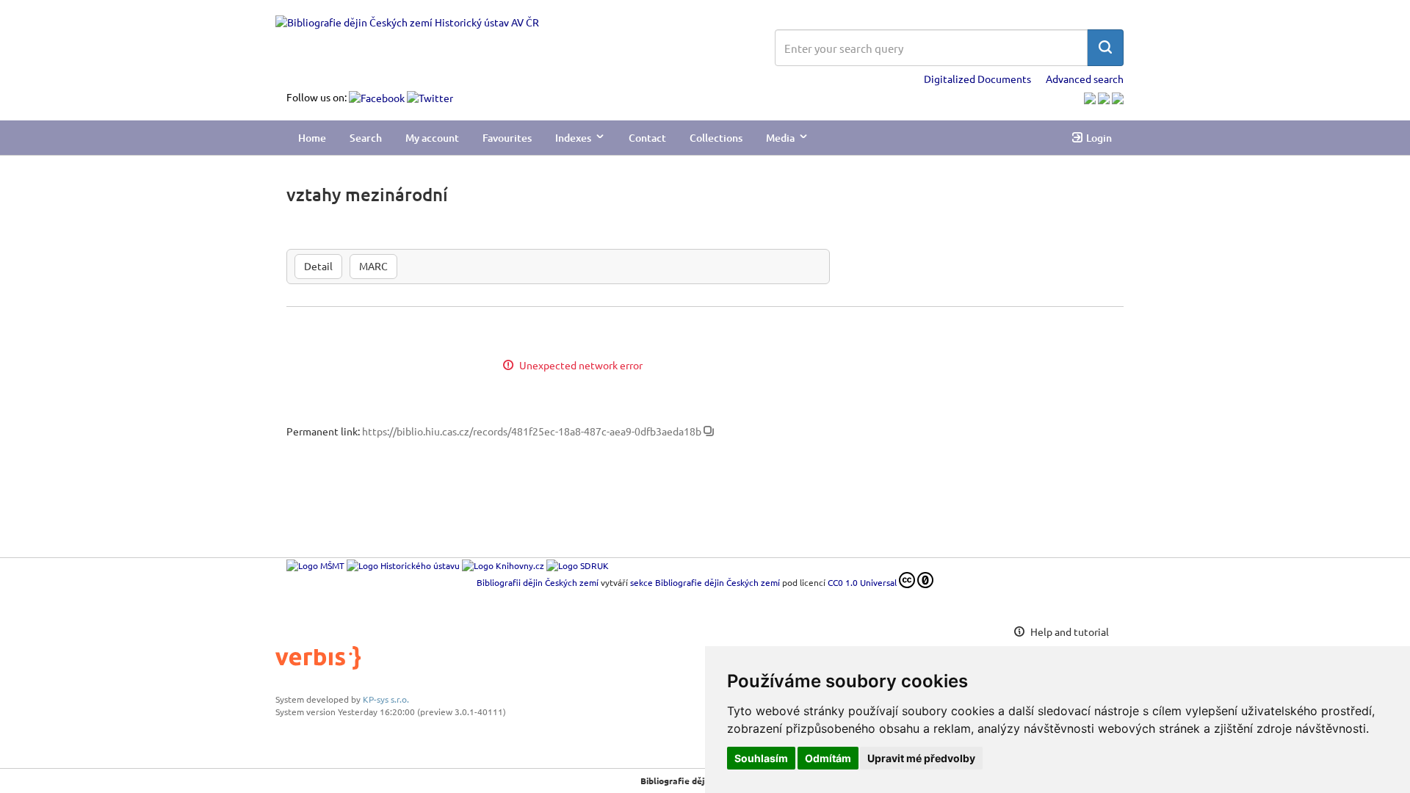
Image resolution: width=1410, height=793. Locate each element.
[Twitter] (430, 97)
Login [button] (1099, 138)
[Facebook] (378, 97)
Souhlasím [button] (761, 758)
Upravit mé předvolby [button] (921, 758)
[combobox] (931, 47)
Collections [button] (716, 138)
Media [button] (780, 138)
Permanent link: (323, 431)
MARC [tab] (373, 265)
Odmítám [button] (828, 758)
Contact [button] (647, 138)
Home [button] (312, 138)
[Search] (1105, 47)
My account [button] (432, 138)
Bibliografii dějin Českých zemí (538, 582)
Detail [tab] (318, 265)
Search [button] (366, 138)
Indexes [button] (573, 138)
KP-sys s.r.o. (386, 699)
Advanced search (1085, 78)
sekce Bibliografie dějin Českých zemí (705, 582)
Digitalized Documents (977, 78)
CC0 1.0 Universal (862, 582)
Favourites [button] (507, 138)
